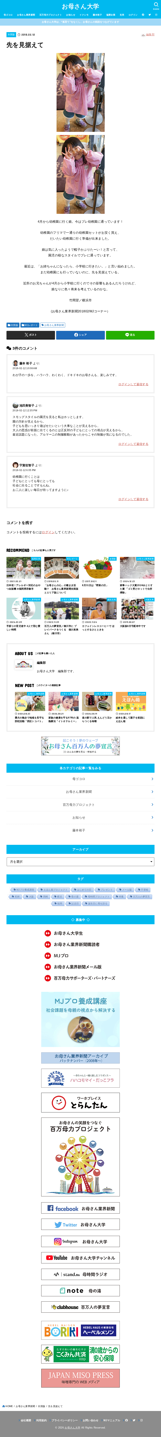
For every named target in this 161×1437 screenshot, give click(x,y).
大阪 (31, 896)
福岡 (59, 903)
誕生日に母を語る (97, 903)
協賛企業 (110, 15)
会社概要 (26, 1420)
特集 (121, 896)
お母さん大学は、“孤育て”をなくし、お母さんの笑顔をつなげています (80, 21)
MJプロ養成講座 (25, 889)
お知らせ (70, 15)
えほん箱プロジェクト (56, 889)
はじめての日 (84, 889)
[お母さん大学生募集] (80, 933)
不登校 (144, 889)
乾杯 (17, 896)
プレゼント (107, 889)
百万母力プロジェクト (50, 15)
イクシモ (84, 15)
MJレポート (31, 325)
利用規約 (41, 1420)
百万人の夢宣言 (141, 896)
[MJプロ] (80, 955)
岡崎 (45, 896)
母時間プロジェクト (99, 896)
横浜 (59, 896)
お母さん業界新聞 (26, 15)
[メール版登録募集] (80, 967)
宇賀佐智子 (27, 465)
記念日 (75, 903)
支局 (122, 15)
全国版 (11, 34)
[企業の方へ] (80, 978)
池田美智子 (27, 405)
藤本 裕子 (25, 363)
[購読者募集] (80, 944)
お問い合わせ (91, 1420)
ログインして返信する (133, 384)
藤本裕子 (97, 15)
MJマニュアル (111, 1420)
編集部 (150, 34)
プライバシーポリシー (65, 1420)
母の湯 (75, 896)
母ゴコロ (8, 15)
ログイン (133, 15)
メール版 (127, 889)
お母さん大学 (80, 6)
